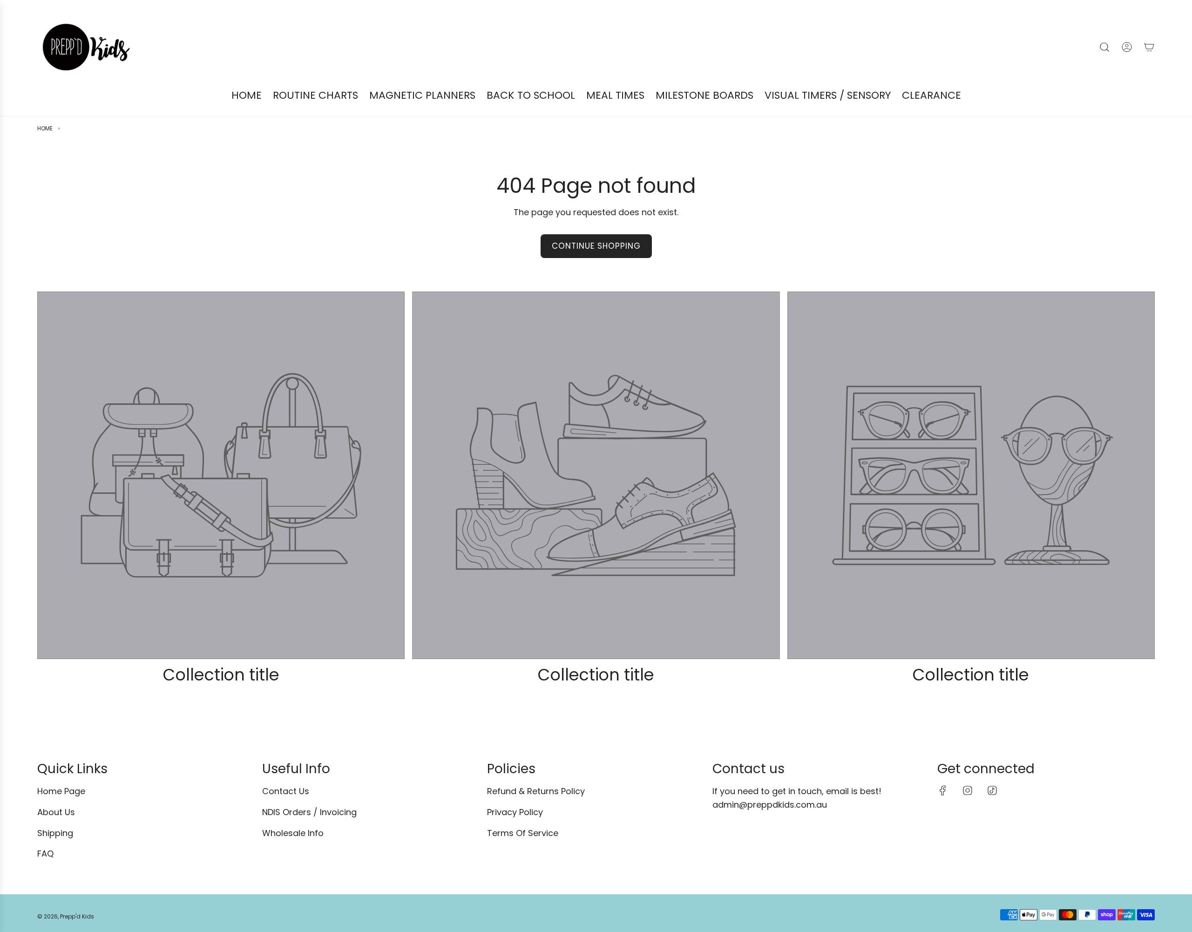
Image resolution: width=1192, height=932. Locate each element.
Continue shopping (596, 246)
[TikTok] (992, 790)
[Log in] (1127, 47)
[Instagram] (967, 790)
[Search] (1104, 47)
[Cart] (1149, 47)
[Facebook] (943, 790)
